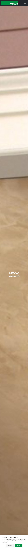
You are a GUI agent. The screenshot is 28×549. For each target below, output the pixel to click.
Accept (19, 545)
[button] (2, 274)
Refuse (10, 545)
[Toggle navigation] (25, 3)
